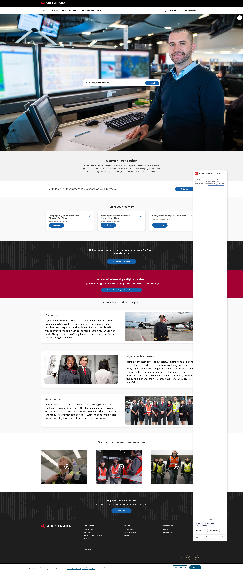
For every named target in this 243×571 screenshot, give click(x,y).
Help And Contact (128, 529)
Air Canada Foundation (90, 541)
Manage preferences (180, 567)
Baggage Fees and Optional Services (93, 535)
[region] (210, 355)
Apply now (56, 225)
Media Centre (87, 532)
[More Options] (197, 537)
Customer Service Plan (130, 532)
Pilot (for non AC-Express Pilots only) (169, 215)
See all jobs (55, 10)
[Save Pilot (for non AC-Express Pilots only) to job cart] (192, 215)
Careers (86, 547)
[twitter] (188, 557)
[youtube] (196, 557)
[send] (222, 537)
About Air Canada (88, 529)
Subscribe (166, 529)
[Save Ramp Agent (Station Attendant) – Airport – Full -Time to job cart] (89, 215)
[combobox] (114, 82)
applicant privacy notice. (216, 185)
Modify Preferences (168, 532)
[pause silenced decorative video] (239, 17)
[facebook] (181, 557)
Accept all (195, 567)
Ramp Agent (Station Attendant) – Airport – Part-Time (117, 216)
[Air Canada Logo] (53, 3)
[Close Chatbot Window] (224, 173)
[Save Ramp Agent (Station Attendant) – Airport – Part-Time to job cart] (140, 215)
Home (45, 10)
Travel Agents (87, 549)
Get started (185, 189)
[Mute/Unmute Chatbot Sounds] (220, 173)
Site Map (86, 544)
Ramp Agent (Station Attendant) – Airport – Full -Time (65, 216)
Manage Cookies (128, 535)
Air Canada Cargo (88, 538)
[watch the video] (67, 467)
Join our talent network (70, 10)
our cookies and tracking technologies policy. (81, 569)
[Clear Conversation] (216, 173)
